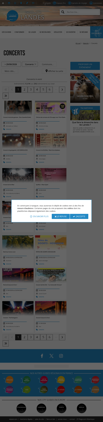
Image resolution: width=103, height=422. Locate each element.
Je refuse (62, 216)
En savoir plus (40, 216)
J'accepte (80, 216)
